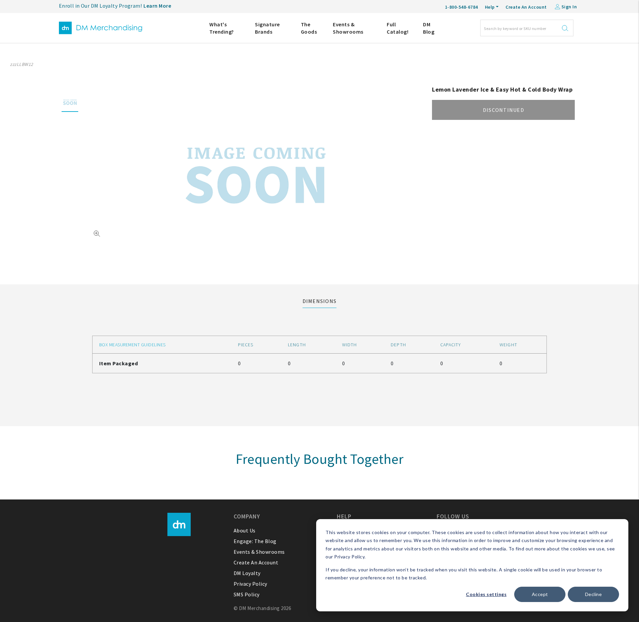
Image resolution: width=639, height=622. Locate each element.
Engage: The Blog (255, 541)
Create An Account (526, 7)
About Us (245, 530)
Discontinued (503, 110)
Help (490, 7)
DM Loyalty (247, 573)
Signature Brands (267, 28)
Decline (593, 594)
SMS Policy (247, 594)
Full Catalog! (397, 28)
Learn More (157, 5)
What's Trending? (221, 28)
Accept (540, 594)
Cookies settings (486, 594)
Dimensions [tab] (320, 301)
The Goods (309, 28)
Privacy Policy (250, 583)
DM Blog (428, 28)
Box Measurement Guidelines (132, 345)
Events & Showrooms (348, 28)
